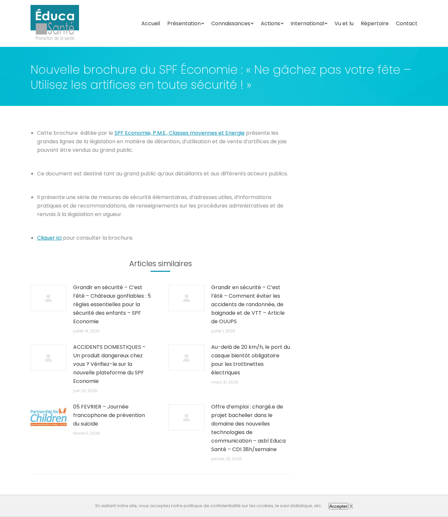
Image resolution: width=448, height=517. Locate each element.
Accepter (338, 506)
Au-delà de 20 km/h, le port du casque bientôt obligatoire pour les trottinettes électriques (250, 359)
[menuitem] (150, 23)
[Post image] (49, 298)
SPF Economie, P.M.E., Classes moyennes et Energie (179, 133)
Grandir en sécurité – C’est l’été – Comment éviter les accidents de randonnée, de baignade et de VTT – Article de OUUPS (248, 304)
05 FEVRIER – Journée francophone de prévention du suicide (109, 415)
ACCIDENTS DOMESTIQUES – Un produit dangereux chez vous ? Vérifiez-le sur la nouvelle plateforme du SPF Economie (109, 364)
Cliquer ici (49, 238)
